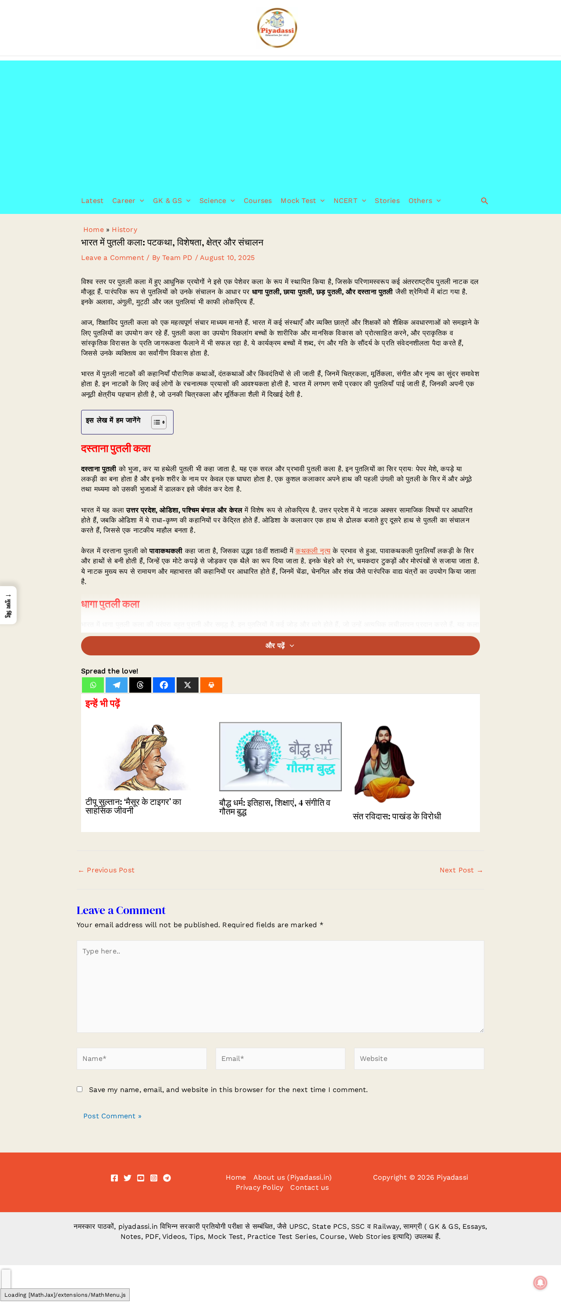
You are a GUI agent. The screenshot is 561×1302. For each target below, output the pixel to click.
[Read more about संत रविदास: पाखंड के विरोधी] (414, 762)
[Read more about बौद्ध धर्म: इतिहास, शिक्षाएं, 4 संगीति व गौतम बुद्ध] (280, 756)
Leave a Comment (112, 257)
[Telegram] (117, 685)
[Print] (211, 685)
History (124, 229)
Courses (258, 200)
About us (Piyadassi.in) (292, 1177)
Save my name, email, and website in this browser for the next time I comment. (228, 1089)
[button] (139, 200)
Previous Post (106, 870)
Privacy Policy (260, 1187)
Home (93, 229)
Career (123, 200)
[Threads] (140, 685)
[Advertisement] (280, 121)
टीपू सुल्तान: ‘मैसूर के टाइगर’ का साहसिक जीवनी (133, 806)
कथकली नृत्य (312, 551)
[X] (188, 685)
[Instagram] (154, 1178)
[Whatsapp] (93, 685)
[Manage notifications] (540, 1283)
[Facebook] (164, 685)
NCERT (346, 200)
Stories (387, 200)
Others (420, 200)
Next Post (461, 870)
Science (212, 200)
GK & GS (167, 200)
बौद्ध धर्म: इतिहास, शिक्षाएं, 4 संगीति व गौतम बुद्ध (274, 807)
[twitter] (127, 1178)
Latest (92, 200)
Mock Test (298, 200)
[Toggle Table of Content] (154, 422)
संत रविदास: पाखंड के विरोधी (397, 816)
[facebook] (114, 1178)
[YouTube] (141, 1178)
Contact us (309, 1187)
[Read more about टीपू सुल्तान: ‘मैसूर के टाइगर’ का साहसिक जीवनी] (146, 755)
